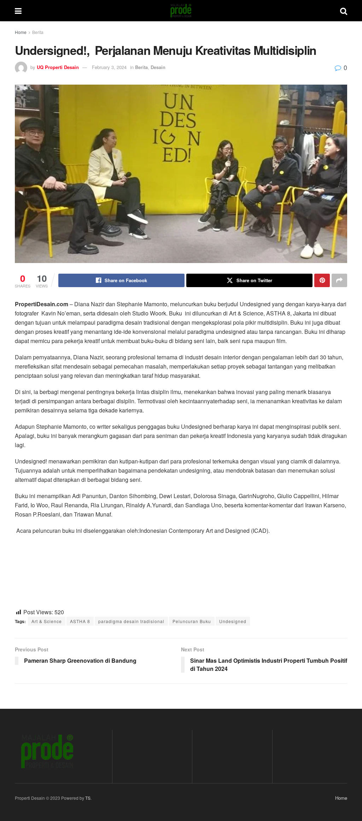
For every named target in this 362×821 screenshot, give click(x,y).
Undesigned (232, 621)
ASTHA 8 (80, 621)
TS (87, 798)
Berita (37, 32)
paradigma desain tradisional (131, 621)
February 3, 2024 (109, 67)
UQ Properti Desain (58, 67)
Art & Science (46, 621)
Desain (158, 67)
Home (21, 32)
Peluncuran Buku (192, 621)
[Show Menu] (18, 10)
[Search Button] (343, 10)
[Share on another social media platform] (339, 280)
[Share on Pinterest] (322, 280)
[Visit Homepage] (181, 11)
